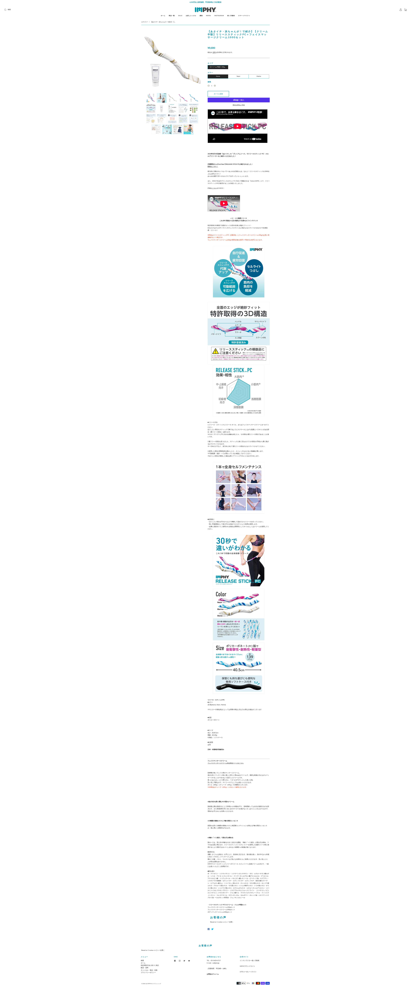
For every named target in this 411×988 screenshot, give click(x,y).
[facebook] (175, 960)
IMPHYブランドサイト (247, 966)
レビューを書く (228, 922)
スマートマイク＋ (244, 15)
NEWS (208, 15)
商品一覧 (172, 15)
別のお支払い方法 (239, 105)
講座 (201, 15)
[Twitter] (212, 929)
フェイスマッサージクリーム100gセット (221, 907)
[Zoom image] (172, 60)
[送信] (19, 9)
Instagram (219, 15)
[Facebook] (209, 929)
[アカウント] (401, 10)
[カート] (405, 10)
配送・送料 (144, 968)
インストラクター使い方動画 (249, 961)
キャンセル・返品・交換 (149, 970)
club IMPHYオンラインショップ (153, 983)
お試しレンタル (191, 15)
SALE (180, 15)
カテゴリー (144, 22)
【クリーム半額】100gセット (218, 67)
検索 (142, 961)
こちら (214, 188)
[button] (147, 60)
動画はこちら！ (213, 167)
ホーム (163, 15)
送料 (214, 52)
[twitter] (184, 960)
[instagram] (179, 960)
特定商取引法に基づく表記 (150, 965)
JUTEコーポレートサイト (248, 972)
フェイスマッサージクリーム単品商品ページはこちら (226, 763)
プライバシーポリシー (148, 973)
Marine (259, 76)
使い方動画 (231, 15)
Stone (218, 76)
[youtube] (189, 960)
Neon (238, 76)
